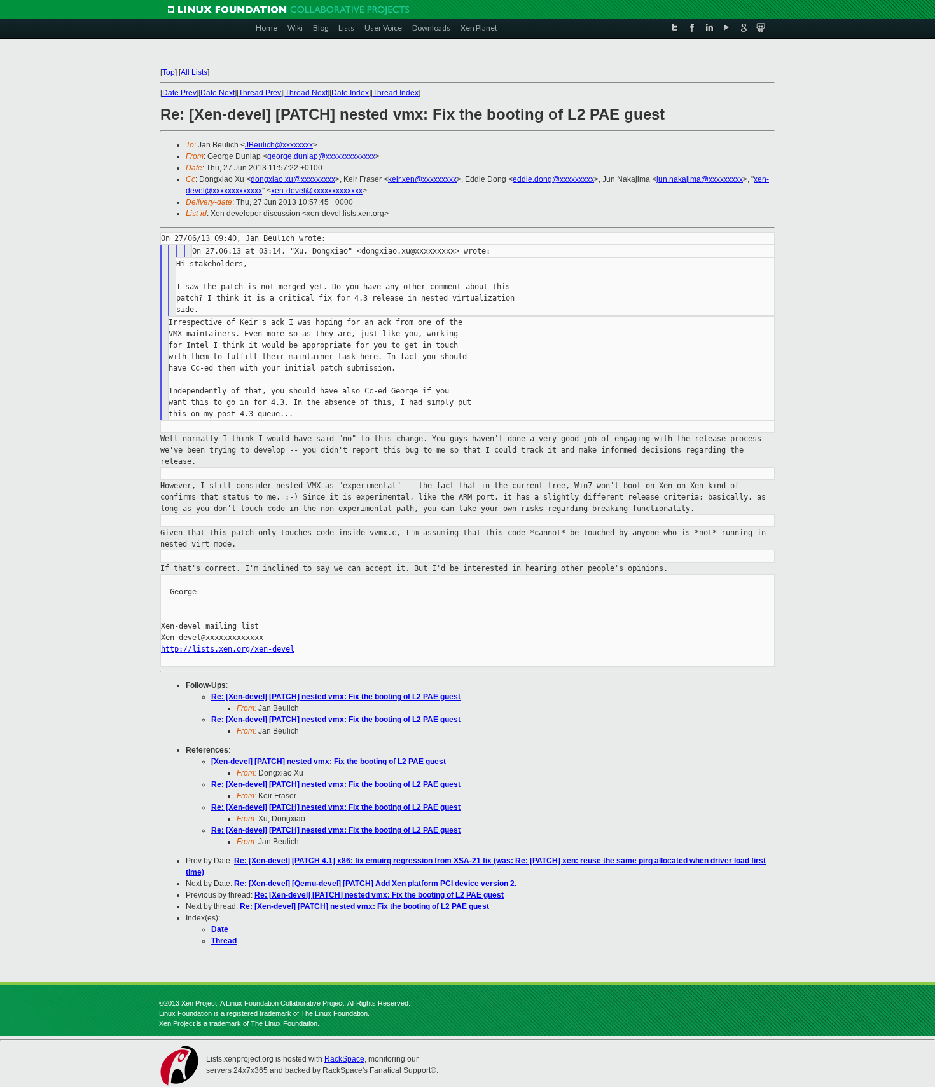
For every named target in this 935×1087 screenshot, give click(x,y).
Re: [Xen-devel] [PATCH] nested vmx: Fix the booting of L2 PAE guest (336, 696)
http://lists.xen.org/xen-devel (227, 649)
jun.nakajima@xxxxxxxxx (699, 179)
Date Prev (179, 92)
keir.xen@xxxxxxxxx (422, 179)
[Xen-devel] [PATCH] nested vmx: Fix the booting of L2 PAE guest (328, 761)
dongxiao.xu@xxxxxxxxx (293, 179)
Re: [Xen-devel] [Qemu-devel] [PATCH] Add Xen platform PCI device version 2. (375, 883)
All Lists (194, 72)
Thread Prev (260, 92)
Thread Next (306, 92)
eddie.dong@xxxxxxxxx (553, 179)
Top (168, 72)
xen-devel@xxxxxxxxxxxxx (317, 190)
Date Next (217, 92)
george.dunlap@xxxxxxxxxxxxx (321, 156)
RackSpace (344, 1059)
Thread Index (396, 92)
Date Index (350, 92)
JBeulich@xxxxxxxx (279, 144)
